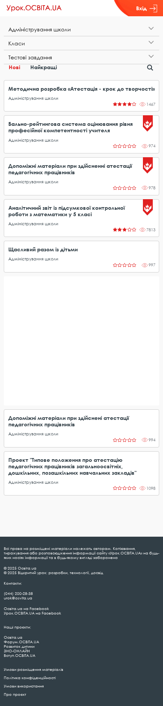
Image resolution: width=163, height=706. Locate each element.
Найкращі (43, 67)
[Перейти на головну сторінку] (34, 8)
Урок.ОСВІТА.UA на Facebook (32, 613)
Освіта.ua (13, 637)
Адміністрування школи (33, 98)
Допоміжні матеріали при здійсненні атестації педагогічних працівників (70, 169)
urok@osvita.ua (18, 598)
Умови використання (24, 686)
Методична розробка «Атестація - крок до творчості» (81, 88)
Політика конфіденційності (30, 677)
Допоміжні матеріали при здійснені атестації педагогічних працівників (68, 421)
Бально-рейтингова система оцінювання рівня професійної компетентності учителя (70, 127)
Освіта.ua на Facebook (26, 608)
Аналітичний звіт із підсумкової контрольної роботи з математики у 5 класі (66, 210)
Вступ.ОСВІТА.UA (19, 655)
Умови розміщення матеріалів (33, 669)
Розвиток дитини (19, 646)
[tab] (81, 29)
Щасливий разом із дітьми (43, 249)
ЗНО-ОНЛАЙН (17, 651)
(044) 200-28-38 (18, 593)
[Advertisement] (81, 341)
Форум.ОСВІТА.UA (21, 641)
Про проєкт (15, 694)
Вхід (141, 8)
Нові (14, 67)
